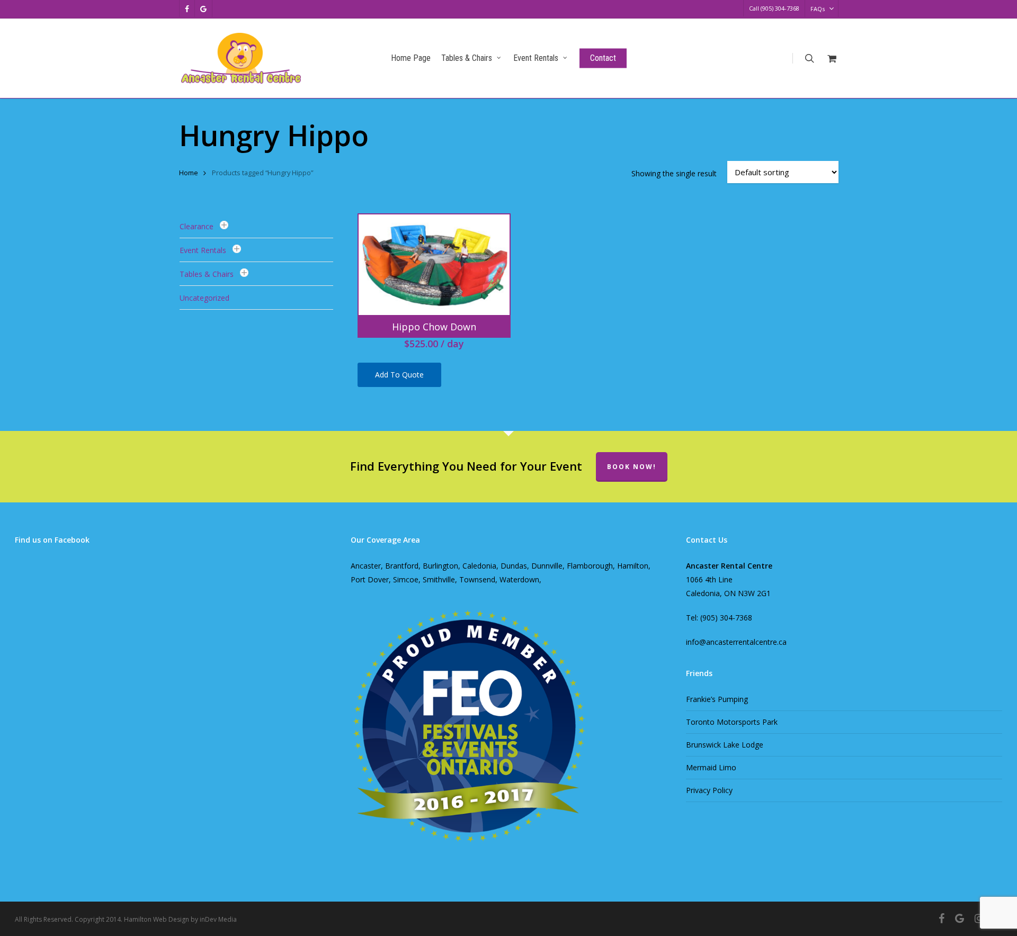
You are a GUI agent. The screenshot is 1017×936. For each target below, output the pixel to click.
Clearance (196, 226)
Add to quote (399, 375)
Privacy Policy (709, 790)
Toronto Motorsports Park (732, 722)
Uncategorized (204, 298)
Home (188, 172)
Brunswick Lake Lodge (724, 745)
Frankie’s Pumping (717, 699)
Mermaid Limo (711, 767)
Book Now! (631, 466)
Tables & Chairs (207, 274)
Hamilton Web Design (156, 919)
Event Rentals (203, 250)
